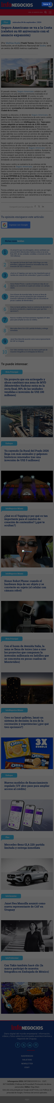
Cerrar (45, 4)
